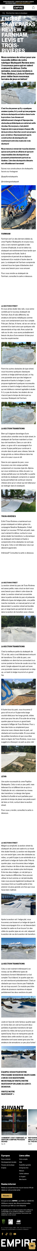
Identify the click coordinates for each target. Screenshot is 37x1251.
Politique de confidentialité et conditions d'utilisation (14, 1229)
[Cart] (33, 7)
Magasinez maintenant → (24, 3)
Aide (20, 1162)
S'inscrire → (7, 1196)
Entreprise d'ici (23, 1168)
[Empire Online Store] (18, 7)
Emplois (3, 1168)
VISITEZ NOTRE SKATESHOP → (8, 1092)
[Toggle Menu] (3, 8)
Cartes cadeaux (24, 1173)
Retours (21, 1171)
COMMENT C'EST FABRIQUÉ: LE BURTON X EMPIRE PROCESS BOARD (14, 1140)
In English (22, 1176)
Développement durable (8, 1162)
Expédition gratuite (25, 1165)
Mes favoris (22, 1179)
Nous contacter (6, 1159)
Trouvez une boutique (7, 1165)
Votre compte (23, 1159)
